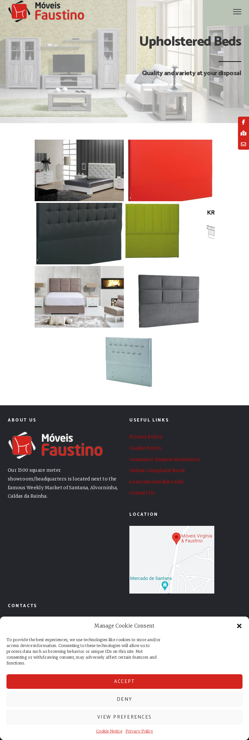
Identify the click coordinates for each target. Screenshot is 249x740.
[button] (239, 626)
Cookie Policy (145, 448)
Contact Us (142, 493)
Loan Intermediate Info (156, 482)
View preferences (124, 717)
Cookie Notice (109, 731)
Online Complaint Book (157, 470)
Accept (124, 681)
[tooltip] (243, 122)
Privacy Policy (139, 731)
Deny (124, 699)
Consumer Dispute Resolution (164, 459)
